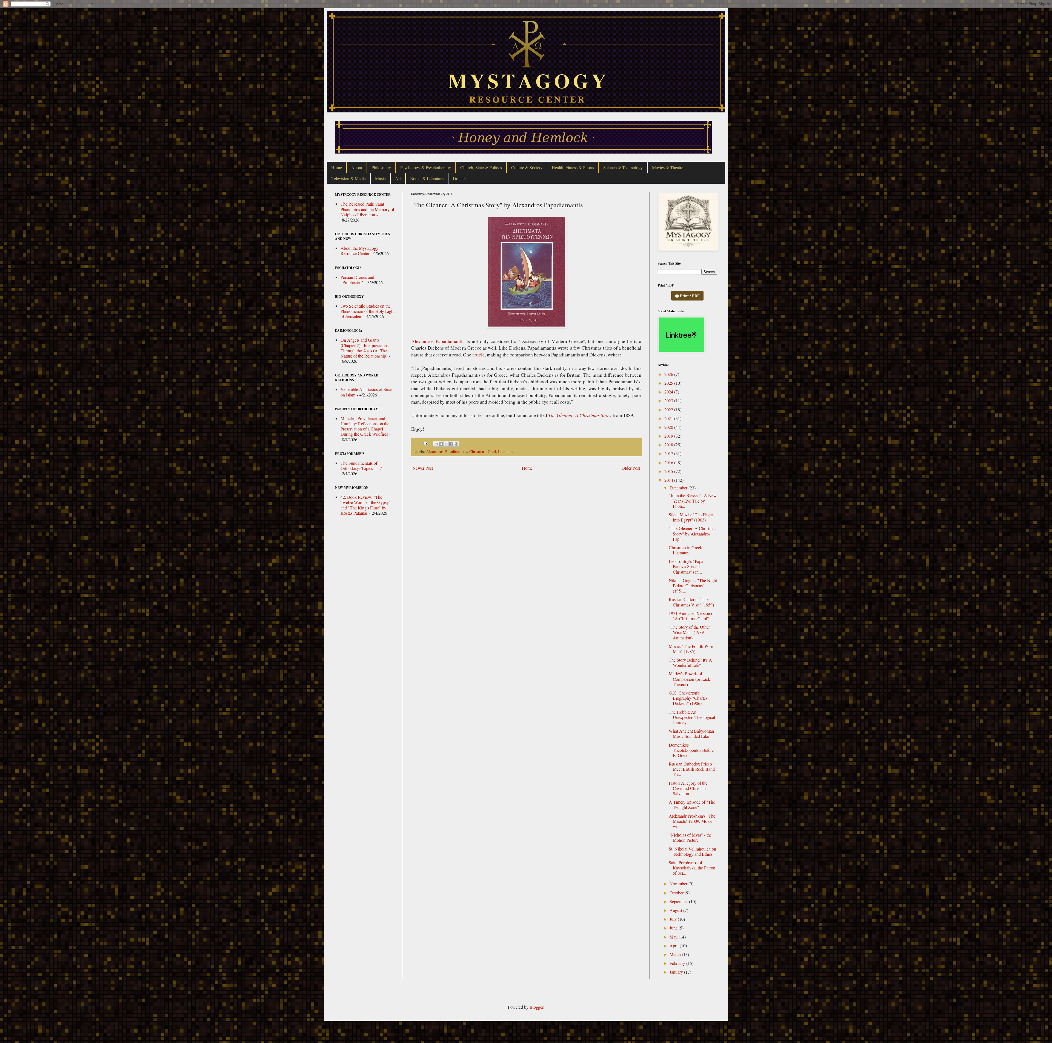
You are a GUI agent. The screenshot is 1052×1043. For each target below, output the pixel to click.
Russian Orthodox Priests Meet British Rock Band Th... (692, 769)
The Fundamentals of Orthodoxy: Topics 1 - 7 (361, 465)
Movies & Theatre (667, 167)
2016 (669, 462)
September (679, 901)
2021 (669, 418)
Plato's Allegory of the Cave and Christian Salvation (688, 788)
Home (336, 167)
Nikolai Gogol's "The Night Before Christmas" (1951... (693, 585)
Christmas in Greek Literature (685, 550)
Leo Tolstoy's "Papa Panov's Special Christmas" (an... (686, 566)
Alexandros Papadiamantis (437, 341)
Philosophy (381, 167)
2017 (669, 453)
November (679, 883)
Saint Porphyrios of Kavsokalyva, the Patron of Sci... (692, 868)
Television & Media (348, 178)
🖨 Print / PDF (687, 296)
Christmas (477, 451)
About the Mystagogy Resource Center (359, 250)
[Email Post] (425, 443)
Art (398, 178)
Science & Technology (623, 167)
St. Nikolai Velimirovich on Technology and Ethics (692, 851)
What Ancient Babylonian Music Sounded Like (691, 733)
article (478, 354)
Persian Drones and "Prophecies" (357, 279)
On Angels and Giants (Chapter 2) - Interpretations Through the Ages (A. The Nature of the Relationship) (364, 348)
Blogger (536, 1007)
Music (380, 178)
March (676, 954)
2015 (669, 471)
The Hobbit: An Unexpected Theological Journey (692, 717)
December (679, 488)
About (356, 167)
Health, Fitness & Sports (573, 167)
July (674, 919)
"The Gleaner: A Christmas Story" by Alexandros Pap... (692, 533)
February (678, 963)
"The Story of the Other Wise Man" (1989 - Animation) (689, 632)
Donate (459, 178)
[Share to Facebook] (451, 444)
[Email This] (435, 444)
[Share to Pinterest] (456, 444)
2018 (669, 444)
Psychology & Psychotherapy (425, 167)
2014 (669, 480)
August (676, 910)
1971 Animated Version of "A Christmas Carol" (692, 615)
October (677, 892)
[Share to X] (446, 444)
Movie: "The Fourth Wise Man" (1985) (691, 648)
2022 (669, 409)
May (674, 937)
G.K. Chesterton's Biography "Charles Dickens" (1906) (688, 698)
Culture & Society (526, 167)
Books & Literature (427, 178)
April (675, 945)
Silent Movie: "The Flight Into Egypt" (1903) (691, 517)
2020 (669, 427)
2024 (669, 392)
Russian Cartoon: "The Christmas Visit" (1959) (691, 601)
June (674, 928)
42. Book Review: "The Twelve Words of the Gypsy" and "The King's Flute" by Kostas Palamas (366, 505)
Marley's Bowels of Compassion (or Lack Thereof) (689, 679)
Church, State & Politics (481, 167)
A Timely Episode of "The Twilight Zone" (692, 804)
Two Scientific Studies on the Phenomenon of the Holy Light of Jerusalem (368, 311)
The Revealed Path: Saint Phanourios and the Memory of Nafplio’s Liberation (367, 209)
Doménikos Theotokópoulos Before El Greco (691, 750)
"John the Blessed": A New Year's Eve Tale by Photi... (693, 500)
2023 (669, 400)
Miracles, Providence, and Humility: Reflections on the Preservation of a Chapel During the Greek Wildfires (365, 426)
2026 (669, 374)
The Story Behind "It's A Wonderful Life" (690, 662)
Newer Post (423, 468)
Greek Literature (500, 451)
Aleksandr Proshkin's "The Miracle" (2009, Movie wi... (692, 821)
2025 (669, 383)
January (677, 972)
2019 (669, 436)
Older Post (631, 468)
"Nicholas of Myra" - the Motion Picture (690, 837)
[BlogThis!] (441, 444)
